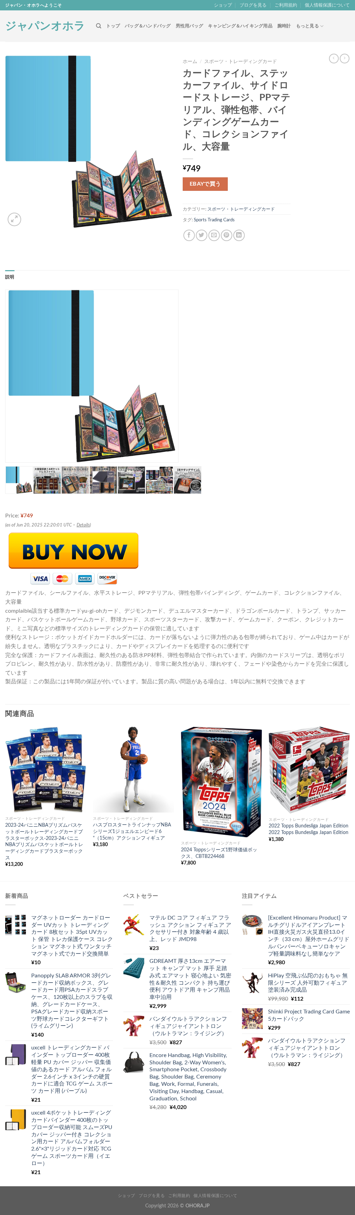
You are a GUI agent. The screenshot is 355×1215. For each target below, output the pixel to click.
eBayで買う (205, 184)
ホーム (190, 61)
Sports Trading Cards (214, 220)
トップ (113, 26)
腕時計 (284, 26)
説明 (10, 277)
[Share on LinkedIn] (239, 235)
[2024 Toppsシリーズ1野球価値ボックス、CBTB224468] (221, 782)
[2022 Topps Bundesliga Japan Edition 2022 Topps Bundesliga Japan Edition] (309, 770)
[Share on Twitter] (201, 235)
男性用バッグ (190, 26)
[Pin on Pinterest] (226, 235)
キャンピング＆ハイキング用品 (240, 26)
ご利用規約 (286, 5)
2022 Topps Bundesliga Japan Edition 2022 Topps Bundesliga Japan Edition (308, 829)
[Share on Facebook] (189, 235)
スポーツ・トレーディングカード (240, 61)
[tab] (10, 277)
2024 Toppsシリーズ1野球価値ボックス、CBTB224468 (219, 853)
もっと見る (307, 26)
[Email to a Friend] (214, 235)
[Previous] (5, 803)
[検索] (98, 26)
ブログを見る (253, 5)
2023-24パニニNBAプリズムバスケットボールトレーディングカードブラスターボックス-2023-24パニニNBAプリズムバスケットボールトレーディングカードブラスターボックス (44, 841)
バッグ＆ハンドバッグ (148, 26)
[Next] (349, 803)
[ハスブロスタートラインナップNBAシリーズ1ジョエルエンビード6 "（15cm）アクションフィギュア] (133, 770)
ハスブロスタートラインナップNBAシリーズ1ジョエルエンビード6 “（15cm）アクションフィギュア (132, 831)
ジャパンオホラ (45, 26)
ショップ (223, 5)
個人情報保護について (327, 5)
